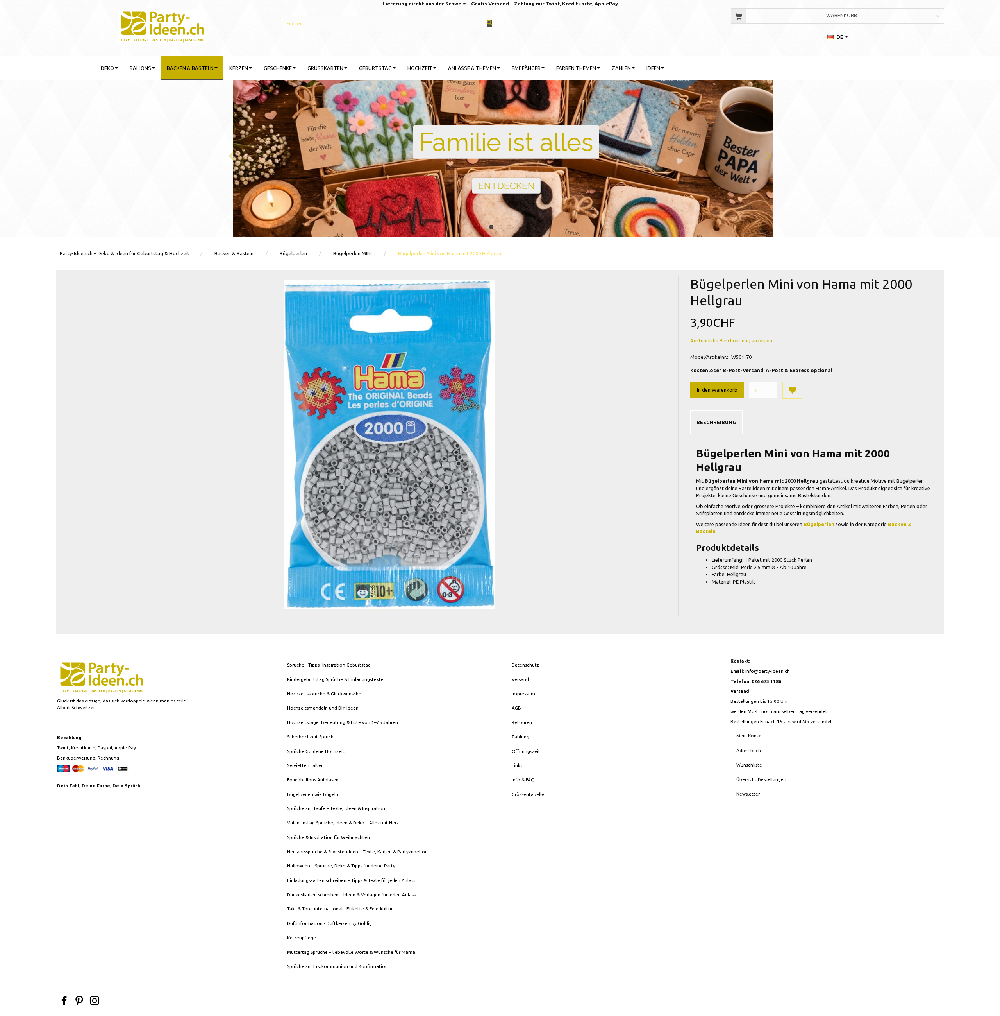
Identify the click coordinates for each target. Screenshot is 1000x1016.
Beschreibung (716, 422)
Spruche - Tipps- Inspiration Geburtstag (329, 664)
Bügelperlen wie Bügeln (312, 794)
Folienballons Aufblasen (313, 779)
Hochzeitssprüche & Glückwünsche (324, 693)
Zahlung (520, 736)
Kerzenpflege (301, 937)
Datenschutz (525, 664)
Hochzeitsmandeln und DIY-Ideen (323, 707)
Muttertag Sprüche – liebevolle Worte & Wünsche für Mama (351, 952)
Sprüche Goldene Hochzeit (316, 751)
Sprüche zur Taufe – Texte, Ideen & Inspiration (336, 808)
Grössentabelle (528, 794)
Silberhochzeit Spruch (310, 736)
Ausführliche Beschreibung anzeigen (731, 340)
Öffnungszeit (526, 751)
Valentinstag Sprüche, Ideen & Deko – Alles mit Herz (343, 822)
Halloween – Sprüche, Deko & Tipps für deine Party (341, 865)
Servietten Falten (305, 765)
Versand (520, 679)
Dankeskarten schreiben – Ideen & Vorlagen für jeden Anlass (351, 894)
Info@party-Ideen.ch (767, 671)
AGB (516, 707)
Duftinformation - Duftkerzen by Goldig (329, 923)
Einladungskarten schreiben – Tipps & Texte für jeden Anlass (351, 880)
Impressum (523, 693)
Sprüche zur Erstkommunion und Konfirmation (337, 966)
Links (517, 765)
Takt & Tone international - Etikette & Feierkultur (340, 908)
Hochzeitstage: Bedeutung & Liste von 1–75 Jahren (342, 722)
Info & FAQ (523, 779)
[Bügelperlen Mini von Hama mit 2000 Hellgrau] (389, 444)
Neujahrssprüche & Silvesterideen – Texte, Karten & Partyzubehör (357, 851)
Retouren (522, 722)
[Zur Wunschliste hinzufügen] (792, 390)
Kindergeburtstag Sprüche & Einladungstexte (335, 679)
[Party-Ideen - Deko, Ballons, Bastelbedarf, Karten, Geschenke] (162, 25)
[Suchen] (489, 23)
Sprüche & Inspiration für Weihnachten (328, 837)
